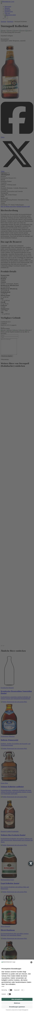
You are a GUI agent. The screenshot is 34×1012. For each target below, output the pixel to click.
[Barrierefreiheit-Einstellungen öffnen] (31, 863)
